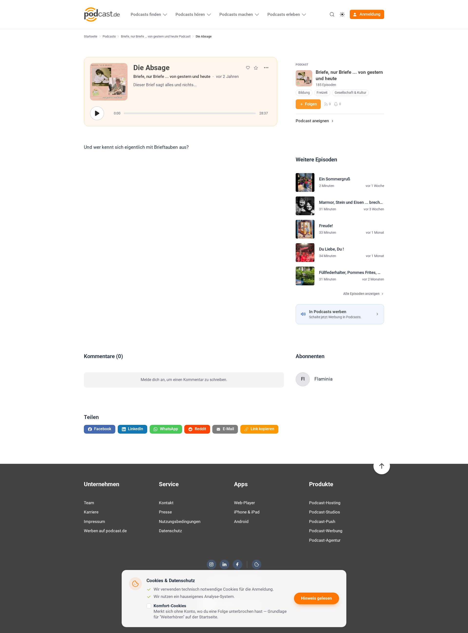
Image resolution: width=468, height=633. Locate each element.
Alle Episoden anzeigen (361, 294)
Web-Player (244, 502)
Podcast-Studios (324, 512)
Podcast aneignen (312, 120)
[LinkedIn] (224, 564)
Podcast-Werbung (325, 530)
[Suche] (332, 14)
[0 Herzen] (248, 68)
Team (89, 502)
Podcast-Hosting (325, 502)
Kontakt (166, 502)
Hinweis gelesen (316, 598)
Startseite (90, 36)
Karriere (91, 512)
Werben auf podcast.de (105, 530)
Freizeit (322, 93)
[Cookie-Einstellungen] (256, 564)
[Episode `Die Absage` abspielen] (97, 113)
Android (241, 521)
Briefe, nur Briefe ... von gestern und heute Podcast (155, 36)
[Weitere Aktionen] (266, 67)
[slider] (190, 113)
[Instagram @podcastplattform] (211, 564)
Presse (165, 512)
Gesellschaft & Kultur (350, 93)
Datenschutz (170, 530)
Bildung (304, 93)
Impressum (94, 521)
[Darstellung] (342, 14)
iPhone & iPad (247, 512)
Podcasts (109, 36)
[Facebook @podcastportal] (237, 564)
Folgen (311, 104)
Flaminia (323, 379)
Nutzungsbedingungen (179, 521)
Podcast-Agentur (325, 540)
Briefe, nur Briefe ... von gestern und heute (171, 76)
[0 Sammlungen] (256, 67)
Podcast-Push (322, 521)
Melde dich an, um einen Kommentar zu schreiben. (184, 379)
